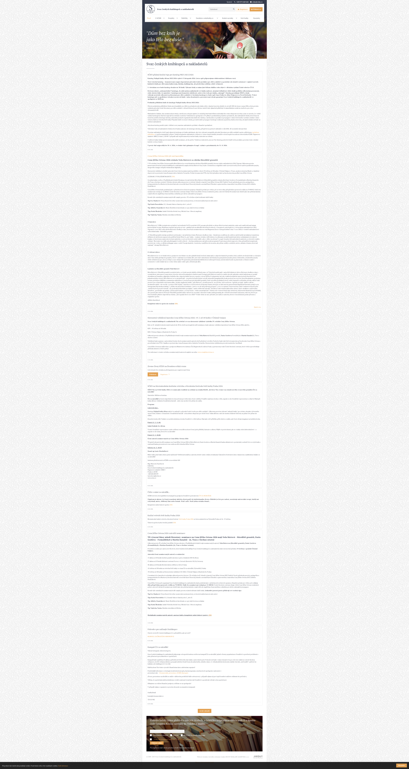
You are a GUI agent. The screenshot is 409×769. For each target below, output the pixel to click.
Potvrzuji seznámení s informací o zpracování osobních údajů (174, 739)
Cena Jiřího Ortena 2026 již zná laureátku (165, 156)
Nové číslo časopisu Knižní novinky (194, 735)
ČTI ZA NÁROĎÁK (205, 496)
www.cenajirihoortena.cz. (206, 352)
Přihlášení (152, 374)
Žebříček (175, 735)
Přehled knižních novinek (160, 735)
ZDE (173, 176)
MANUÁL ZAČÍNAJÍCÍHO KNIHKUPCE (161, 636)
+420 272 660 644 (242, 2)
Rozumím (401, 765)
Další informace (63, 766)
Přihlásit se (257, 9)
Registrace (244, 9)
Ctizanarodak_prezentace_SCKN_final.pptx (173, 673)
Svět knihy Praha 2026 (186, 519)
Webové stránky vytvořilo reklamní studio (223, 757)
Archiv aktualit (204, 711)
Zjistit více (257, 307)
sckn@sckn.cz (257, 2)
